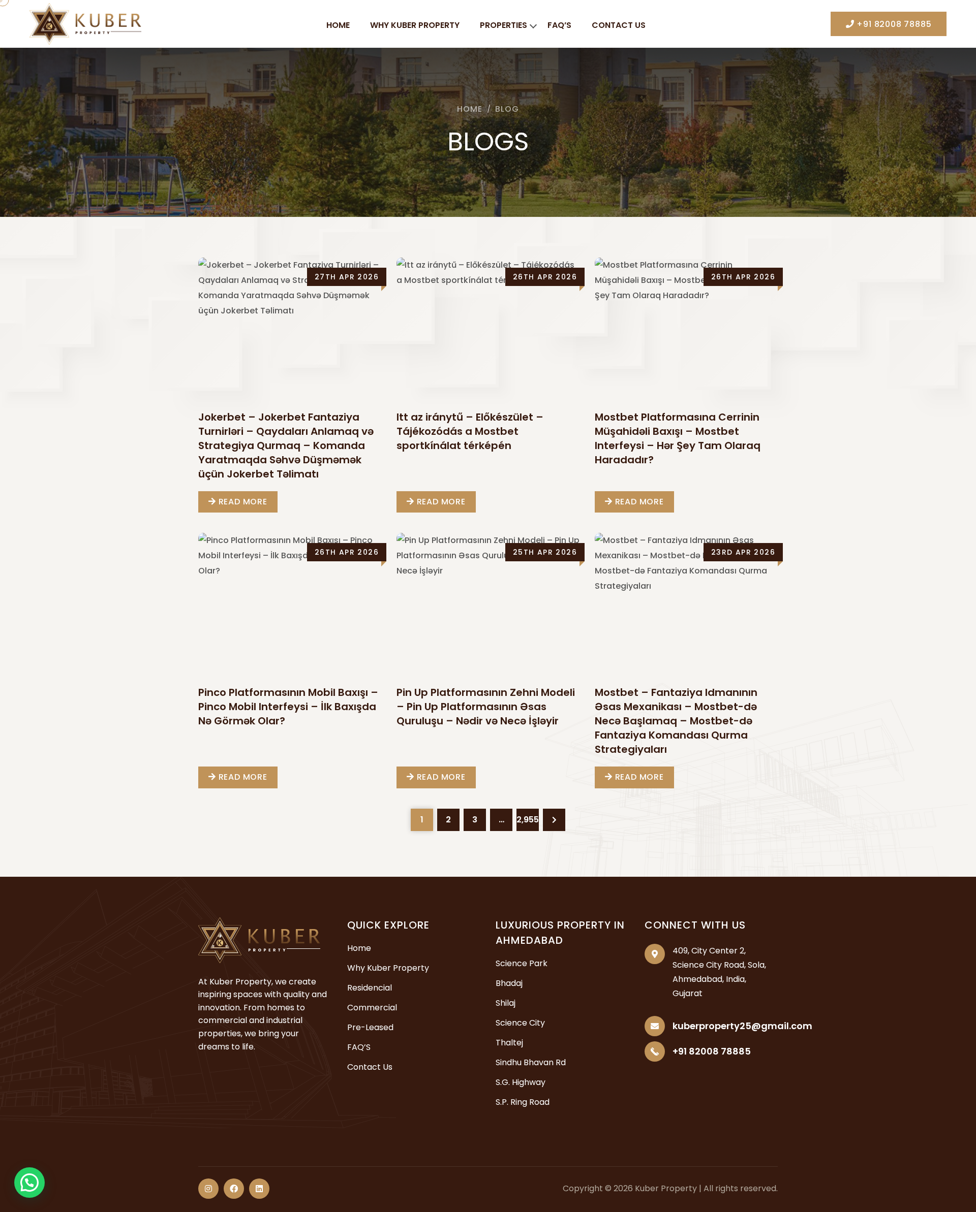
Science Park (521, 963)
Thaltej (509, 1042)
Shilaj (505, 1003)
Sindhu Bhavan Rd (531, 1062)
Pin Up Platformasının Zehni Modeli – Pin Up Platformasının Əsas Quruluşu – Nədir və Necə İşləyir (485, 706)
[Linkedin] (259, 1188)
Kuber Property (666, 1188)
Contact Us (619, 25)
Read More (241, 501)
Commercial (372, 1007)
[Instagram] (208, 1188)
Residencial (369, 988)
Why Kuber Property (415, 25)
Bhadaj (509, 983)
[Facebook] (234, 1188)
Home (338, 25)
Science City (520, 1023)
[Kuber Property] (85, 23)
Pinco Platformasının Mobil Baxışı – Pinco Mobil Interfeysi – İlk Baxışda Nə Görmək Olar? (288, 706)
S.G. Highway (520, 1082)
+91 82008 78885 (893, 24)
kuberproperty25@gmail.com (742, 1025)
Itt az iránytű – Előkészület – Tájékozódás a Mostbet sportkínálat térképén (469, 431)
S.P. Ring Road (523, 1102)
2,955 (527, 819)
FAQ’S (559, 25)
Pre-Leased (370, 1027)
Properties (503, 25)
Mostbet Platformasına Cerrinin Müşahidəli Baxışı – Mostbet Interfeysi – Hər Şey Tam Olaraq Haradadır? (677, 438)
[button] (29, 1182)
